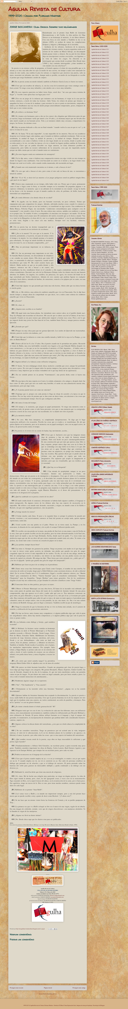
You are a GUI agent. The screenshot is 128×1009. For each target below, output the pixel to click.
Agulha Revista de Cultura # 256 (100, 153)
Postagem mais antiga (79, 988)
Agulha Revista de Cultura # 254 (100, 148)
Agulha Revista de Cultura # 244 (100, 118)
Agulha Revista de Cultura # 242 (100, 112)
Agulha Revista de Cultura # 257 (100, 156)
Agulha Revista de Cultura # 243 (100, 115)
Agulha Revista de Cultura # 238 (100, 100)
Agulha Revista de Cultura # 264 (100, 177)
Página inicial (48, 988)
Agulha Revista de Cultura (44, 9)
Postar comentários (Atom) (50, 994)
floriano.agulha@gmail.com (57, 895)
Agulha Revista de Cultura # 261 (100, 168)
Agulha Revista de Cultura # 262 (100, 171)
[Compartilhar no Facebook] (55, 929)
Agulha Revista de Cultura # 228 (100, 70)
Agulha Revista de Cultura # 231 (100, 79)
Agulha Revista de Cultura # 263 (100, 174)
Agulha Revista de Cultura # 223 (100, 55)
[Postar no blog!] (51, 929)
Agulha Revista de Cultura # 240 (100, 106)
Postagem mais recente (16, 988)
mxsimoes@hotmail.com (57, 897)
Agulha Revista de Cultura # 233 (100, 85)
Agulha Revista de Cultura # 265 (100, 180)
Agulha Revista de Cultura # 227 (100, 67)
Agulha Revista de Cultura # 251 (100, 139)
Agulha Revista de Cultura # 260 (100, 165)
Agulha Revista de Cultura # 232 (100, 82)
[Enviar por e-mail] (49, 929)
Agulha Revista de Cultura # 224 (100, 58)
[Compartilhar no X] (53, 929)
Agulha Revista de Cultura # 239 (100, 103)
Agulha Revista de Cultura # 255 (100, 150)
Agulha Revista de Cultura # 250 (100, 136)
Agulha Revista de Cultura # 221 (100, 49)
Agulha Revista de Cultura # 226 (100, 64)
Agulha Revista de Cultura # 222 (100, 52)
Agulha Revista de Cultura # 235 (100, 91)
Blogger (102, 1005)
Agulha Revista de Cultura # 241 (100, 109)
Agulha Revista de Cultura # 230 (100, 76)
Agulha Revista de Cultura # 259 (100, 162)
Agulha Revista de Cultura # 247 (100, 127)
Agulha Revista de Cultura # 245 (100, 121)
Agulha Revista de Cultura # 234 (100, 88)
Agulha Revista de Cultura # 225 (100, 61)
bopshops (89, 1005)
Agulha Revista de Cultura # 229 (100, 73)
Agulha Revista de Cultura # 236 (100, 94)
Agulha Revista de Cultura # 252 (100, 142)
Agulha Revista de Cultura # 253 (100, 145)
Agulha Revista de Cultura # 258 (100, 159)
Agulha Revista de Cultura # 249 (100, 133)
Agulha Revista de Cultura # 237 (100, 97)
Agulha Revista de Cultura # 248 (100, 130)
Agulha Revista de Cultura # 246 (100, 124)
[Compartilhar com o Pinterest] (56, 929)
